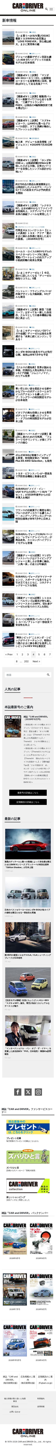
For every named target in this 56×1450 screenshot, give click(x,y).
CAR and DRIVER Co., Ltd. (30, 1441)
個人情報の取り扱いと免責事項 (15, 1399)
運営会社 (15, 1406)
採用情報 (41, 1406)
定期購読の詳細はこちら (27, 802)
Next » (36, 661)
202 (26, 661)
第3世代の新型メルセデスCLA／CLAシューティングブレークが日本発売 (28, 956)
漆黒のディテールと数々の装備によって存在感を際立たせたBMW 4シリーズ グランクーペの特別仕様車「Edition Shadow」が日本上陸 (28, 864)
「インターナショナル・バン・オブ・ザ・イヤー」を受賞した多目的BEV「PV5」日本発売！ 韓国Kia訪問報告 (28, 1051)
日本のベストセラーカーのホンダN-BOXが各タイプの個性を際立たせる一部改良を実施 (27, 911)
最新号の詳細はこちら (27, 792)
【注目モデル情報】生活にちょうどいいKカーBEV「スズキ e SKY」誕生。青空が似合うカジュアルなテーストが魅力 (27, 1003)
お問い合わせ (15, 1412)
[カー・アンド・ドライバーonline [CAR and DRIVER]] (28, 7)
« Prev (9, 654)
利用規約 (41, 1398)
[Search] (48, 675)
